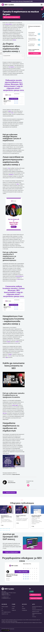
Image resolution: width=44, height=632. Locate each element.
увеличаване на (19, 276)
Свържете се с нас (5, 613)
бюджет (10, 354)
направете (11, 174)
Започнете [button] (35, 53)
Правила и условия (35, 611)
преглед (4, 413)
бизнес (14, 40)
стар (9, 168)
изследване (11, 67)
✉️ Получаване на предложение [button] (11, 17)
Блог (2, 610)
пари (7, 357)
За (2, 608)
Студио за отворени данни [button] (11, 552)
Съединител (14, 610)
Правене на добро (5, 606)
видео (9, 111)
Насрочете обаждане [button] (36, 598)
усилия (17, 341)
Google (13, 608)
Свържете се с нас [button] (35, 594)
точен (18, 279)
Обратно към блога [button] (10, 492)
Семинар (23, 608)
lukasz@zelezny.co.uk (6, 598)
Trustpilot (13, 606)
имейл (13, 405)
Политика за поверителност (37, 609)
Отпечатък (34, 616)
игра (12, 112)
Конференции (24, 610)
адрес (16, 405)
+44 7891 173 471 (5, 597)
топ (10, 355)
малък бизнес (8, 24)
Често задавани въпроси (6, 612)
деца (18, 184)
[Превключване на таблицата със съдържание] (22, 56)
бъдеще (8, 341)
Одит (23, 606)
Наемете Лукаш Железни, (22, 1)
